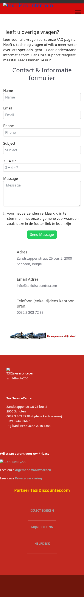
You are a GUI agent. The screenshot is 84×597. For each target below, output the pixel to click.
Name (8, 90)
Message (10, 178)
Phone (8, 125)
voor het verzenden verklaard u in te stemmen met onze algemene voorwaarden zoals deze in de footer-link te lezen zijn (43, 218)
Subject (9, 143)
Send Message (42, 234)
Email (7, 108)
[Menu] (78, 12)
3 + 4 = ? (9, 161)
